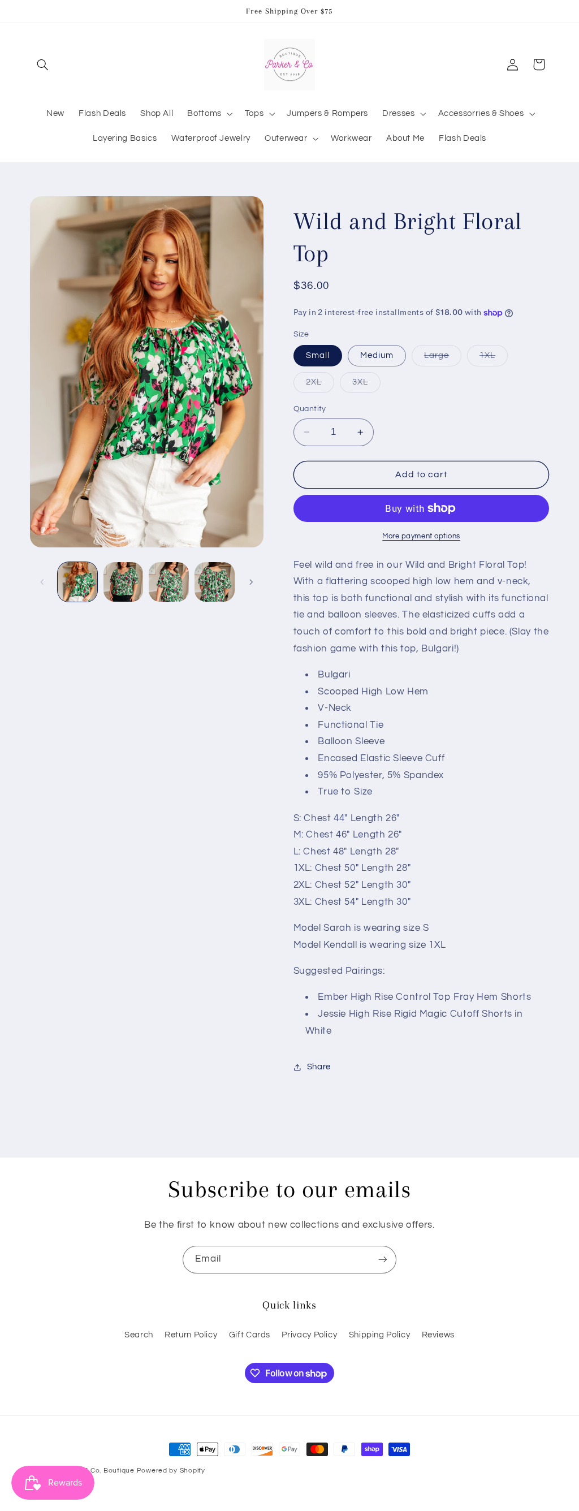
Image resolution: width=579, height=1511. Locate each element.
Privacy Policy (309, 1335)
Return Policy (191, 1335)
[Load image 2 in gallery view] (123, 582)
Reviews (438, 1335)
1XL (493, 358)
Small (318, 355)
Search (138, 1335)
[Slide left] (42, 581)
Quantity (309, 409)
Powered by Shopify (171, 1470)
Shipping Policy (379, 1335)
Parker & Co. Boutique (96, 1470)
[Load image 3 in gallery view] (168, 582)
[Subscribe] (383, 1259)
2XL (320, 385)
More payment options (421, 536)
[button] (43, 64)
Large (442, 358)
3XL (366, 385)
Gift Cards (249, 1335)
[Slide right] (251, 581)
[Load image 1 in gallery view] (77, 582)
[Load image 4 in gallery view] (214, 582)
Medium (377, 355)
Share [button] (319, 1067)
